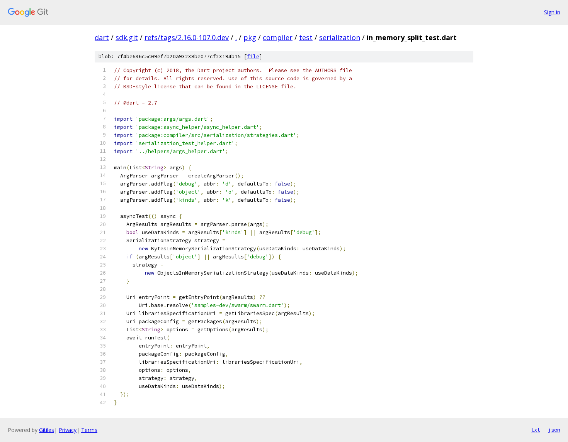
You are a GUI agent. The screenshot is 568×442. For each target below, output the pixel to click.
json (554, 429)
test (306, 37)
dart (102, 37)
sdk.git (127, 37)
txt (535, 429)
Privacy (68, 430)
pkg (249, 37)
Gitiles (46, 430)
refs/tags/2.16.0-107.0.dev (187, 37)
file (253, 56)
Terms (89, 430)
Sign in (552, 12)
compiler (278, 37)
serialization (339, 37)
